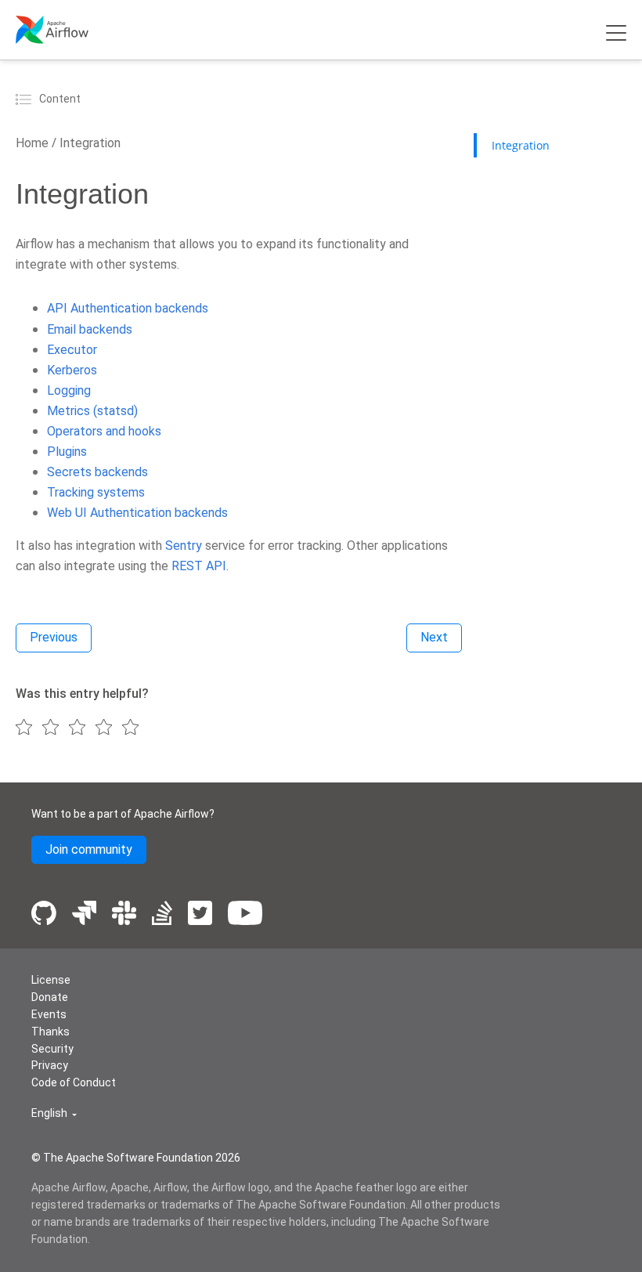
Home (32, 143)
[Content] (26, 99)
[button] (54, 1113)
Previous (54, 637)
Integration (88, 143)
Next (434, 637)
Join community (88, 849)
